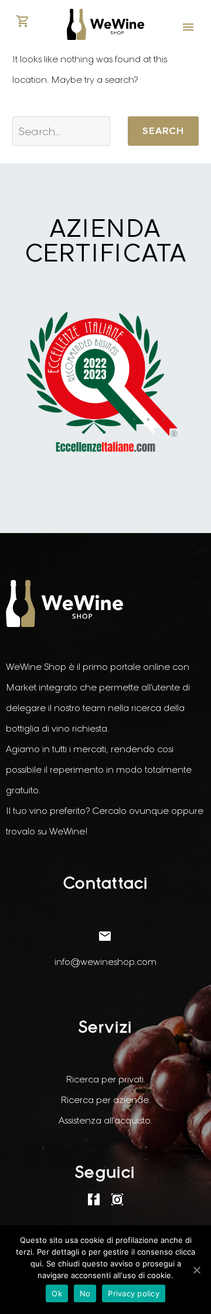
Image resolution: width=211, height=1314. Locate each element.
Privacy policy (133, 1293)
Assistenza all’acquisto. (105, 1120)
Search (163, 130)
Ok (57, 1293)
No (85, 1293)
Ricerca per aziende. (105, 1099)
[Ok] (196, 1270)
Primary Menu (188, 27)
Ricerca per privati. (105, 1079)
